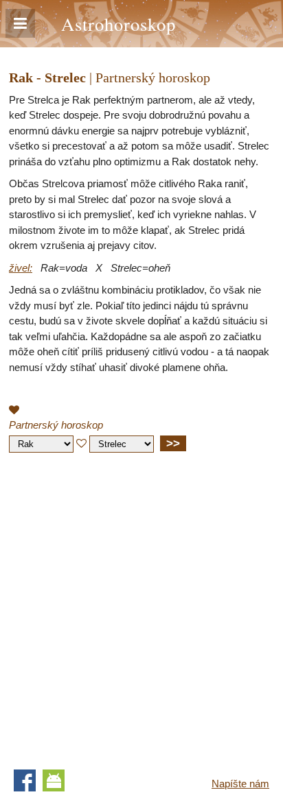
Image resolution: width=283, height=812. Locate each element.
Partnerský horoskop (56, 425)
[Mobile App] (54, 780)
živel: (20, 268)
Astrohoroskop (118, 24)
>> (173, 443)
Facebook (25, 780)
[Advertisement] (141, 607)
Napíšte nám (240, 783)
